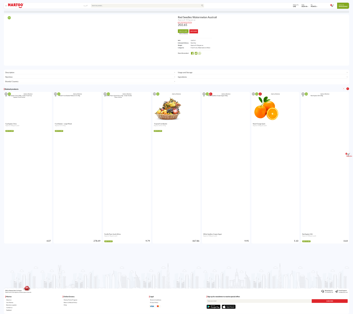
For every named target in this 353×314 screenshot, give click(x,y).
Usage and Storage (185, 72)
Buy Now (194, 31)
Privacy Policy (154, 302)
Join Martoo (9, 302)
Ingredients (182, 77)
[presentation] (347, 88)
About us (8, 300)
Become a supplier (11, 305)
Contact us (9, 307)
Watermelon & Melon (204, 47)
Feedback (9, 310)
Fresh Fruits (194, 47)
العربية (85, 5)
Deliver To (295, 5)
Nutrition (9, 77)
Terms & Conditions (155, 300)
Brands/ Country (11, 81)
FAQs (65, 305)
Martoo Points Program (70, 300)
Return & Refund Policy (70, 302)
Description (9, 72)
